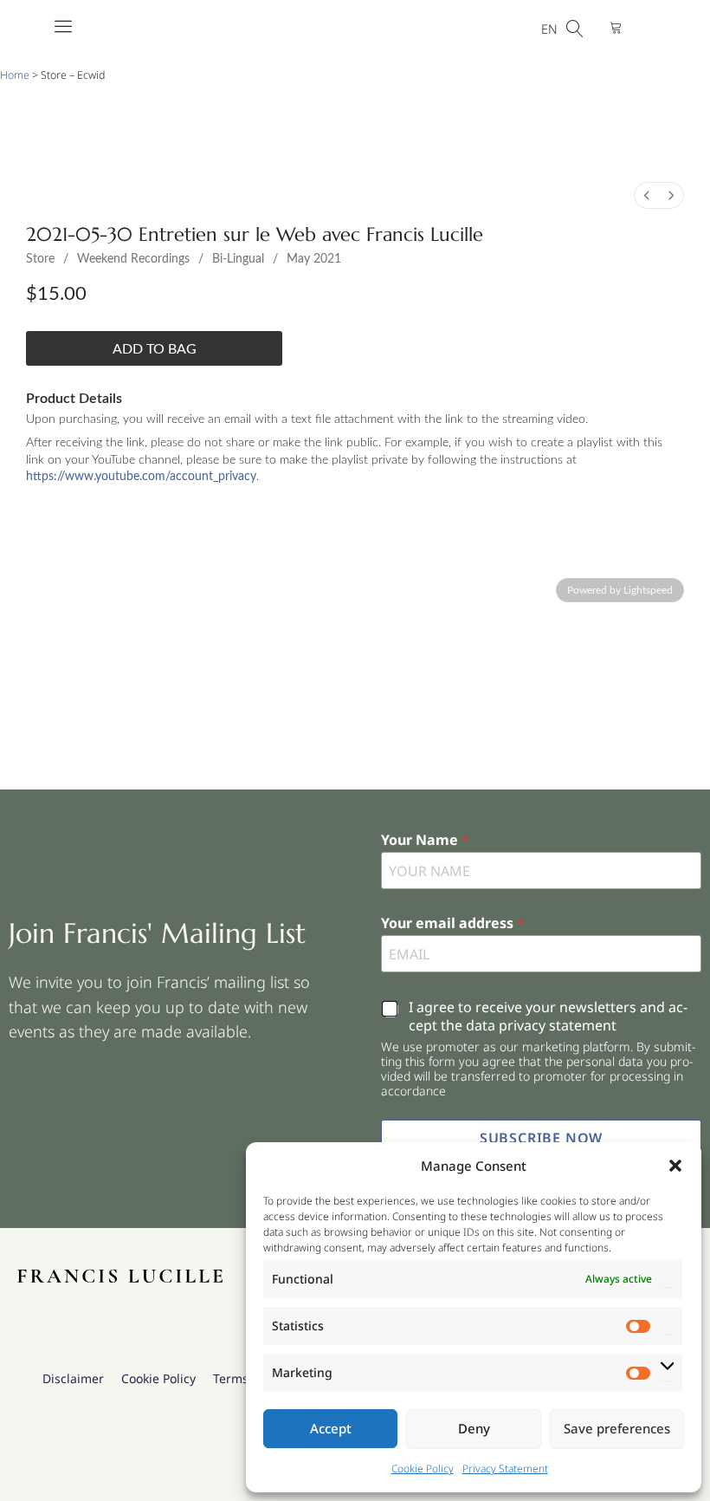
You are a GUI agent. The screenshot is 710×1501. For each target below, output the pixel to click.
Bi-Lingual (238, 259)
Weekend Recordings (133, 259)
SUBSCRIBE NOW (541, 1137)
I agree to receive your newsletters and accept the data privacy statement (548, 1016)
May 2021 (314, 259)
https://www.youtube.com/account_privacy (141, 477)
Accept (331, 1428)
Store (40, 259)
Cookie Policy (422, 1468)
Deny (474, 1428)
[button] (675, 1165)
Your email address (453, 923)
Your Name (425, 840)
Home (14, 75)
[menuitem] (647, 195)
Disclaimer (73, 1378)
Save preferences (617, 1428)
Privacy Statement (505, 1468)
